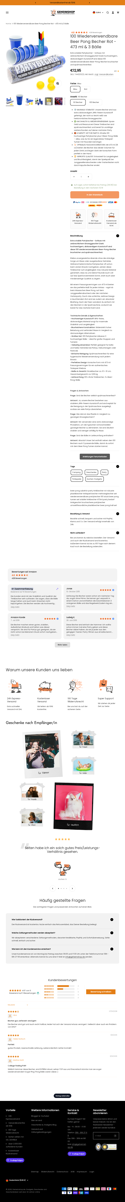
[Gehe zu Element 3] (29, 102)
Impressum (82, 1171)
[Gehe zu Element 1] (10, 101)
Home (8, 23)
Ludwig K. (70, 617)
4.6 (72, 32)
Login (91, 1171)
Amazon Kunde (18, 617)
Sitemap (35, 1171)
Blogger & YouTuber (40, 1116)
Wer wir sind (36, 1120)
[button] (15, 607)
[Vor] (89, 2)
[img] (13, 1011)
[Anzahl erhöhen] (88, 177)
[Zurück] (35, 2)
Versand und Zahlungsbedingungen (41, 1130)
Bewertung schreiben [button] (101, 991)
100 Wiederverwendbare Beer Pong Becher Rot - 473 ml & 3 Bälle (41, 23)
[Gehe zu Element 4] (39, 102)
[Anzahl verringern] (74, 177)
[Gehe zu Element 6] (58, 101)
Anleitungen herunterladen (95, 456)
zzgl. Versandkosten (103, 74)
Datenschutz (62, 1171)
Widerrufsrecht (47, 1171)
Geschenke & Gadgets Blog (43, 1124)
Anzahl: (73, 171)
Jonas (69, 588)
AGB (72, 1171)
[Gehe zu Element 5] (49, 101)
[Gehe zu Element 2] (19, 100)
